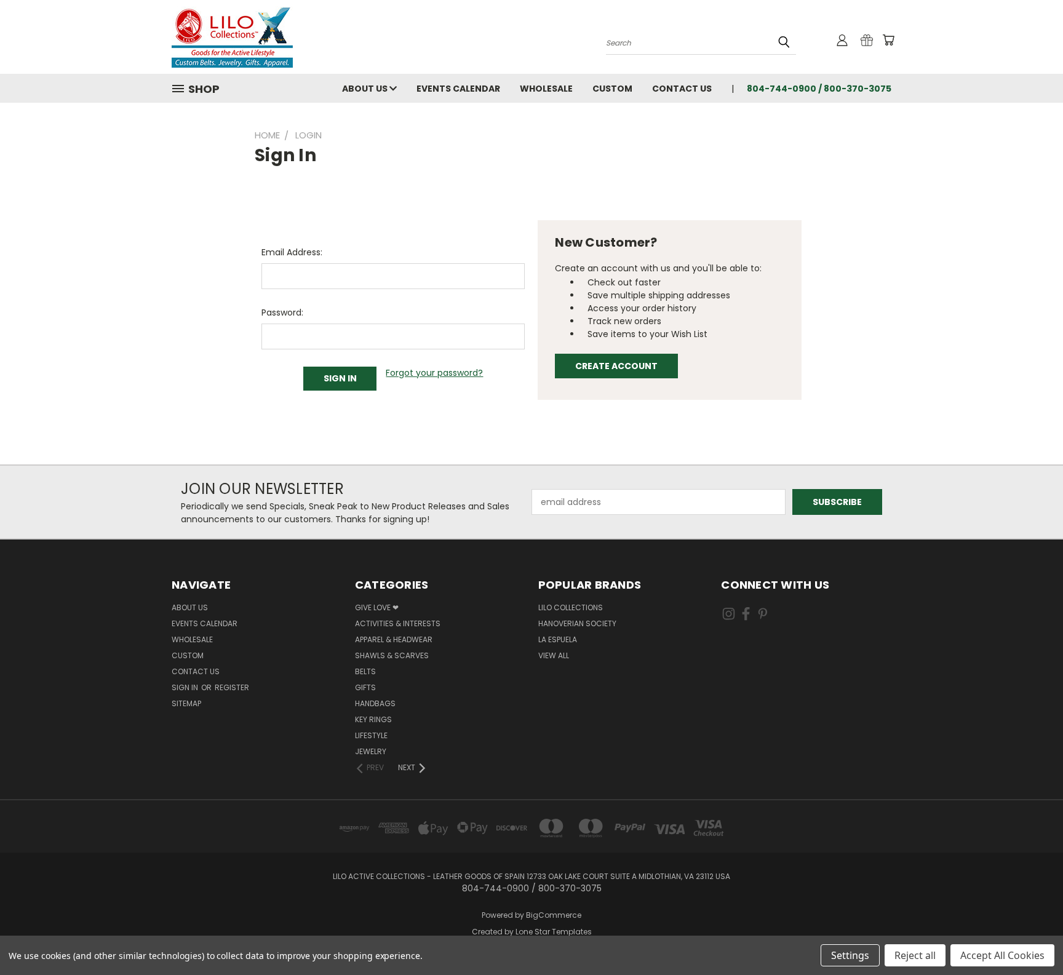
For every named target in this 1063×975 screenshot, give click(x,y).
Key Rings (373, 719)
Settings (850, 955)
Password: (282, 312)
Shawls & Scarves (392, 655)
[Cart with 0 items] (888, 40)
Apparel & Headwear (393, 639)
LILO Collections (570, 607)
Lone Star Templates (554, 931)
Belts (365, 671)
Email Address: (291, 252)
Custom (612, 88)
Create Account (616, 366)
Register (232, 687)
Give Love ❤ (377, 607)
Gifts (365, 687)
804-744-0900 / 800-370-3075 (819, 88)
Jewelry (370, 751)
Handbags (375, 703)
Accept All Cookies (1002, 955)
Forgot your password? (434, 373)
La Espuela (557, 639)
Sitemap (186, 703)
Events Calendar (458, 88)
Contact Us (682, 88)
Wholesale (546, 88)
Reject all (915, 955)
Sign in (186, 687)
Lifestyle (371, 735)
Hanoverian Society (577, 623)
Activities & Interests (397, 623)
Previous (1031, 936)
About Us (365, 88)
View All (553, 655)
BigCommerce (553, 915)
